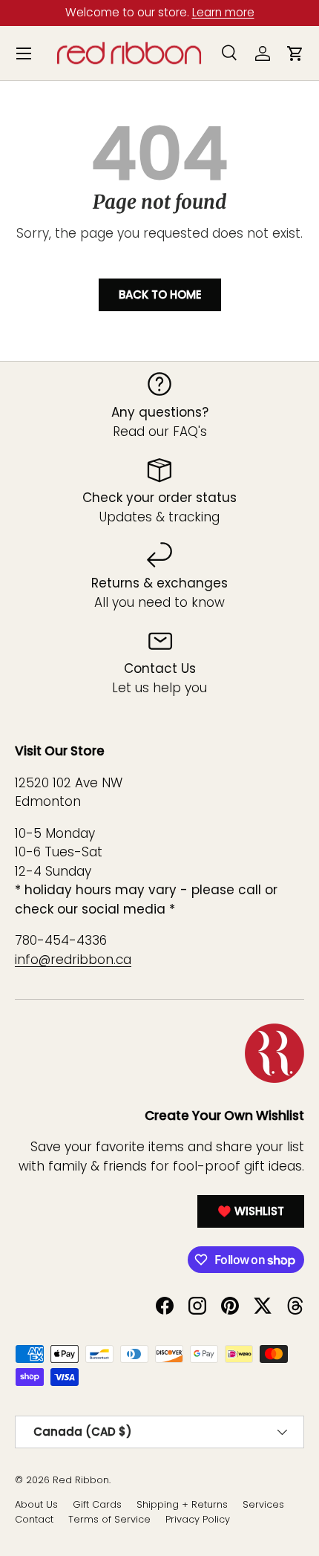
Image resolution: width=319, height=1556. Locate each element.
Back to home (160, 294)
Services (263, 1504)
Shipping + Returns (182, 1504)
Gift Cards (97, 1504)
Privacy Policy (197, 1519)
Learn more (223, 12)
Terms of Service (109, 1519)
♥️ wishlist (250, 1211)
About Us (36, 1504)
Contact (34, 1519)
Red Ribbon (81, 1480)
